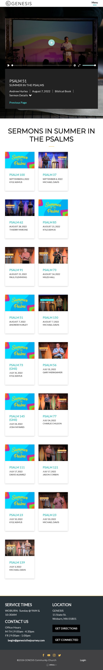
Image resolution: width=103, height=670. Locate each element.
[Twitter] (59, 655)
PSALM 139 (17, 562)
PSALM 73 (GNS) (16, 366)
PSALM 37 (49, 174)
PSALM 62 (16, 222)
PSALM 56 (49, 365)
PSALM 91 (16, 270)
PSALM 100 (17, 174)
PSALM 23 (16, 515)
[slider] (41, 65)
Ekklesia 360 (51, 665)
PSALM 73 (49, 270)
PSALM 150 (50, 317)
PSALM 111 (17, 467)
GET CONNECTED (66, 639)
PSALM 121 (50, 467)
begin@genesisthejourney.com (26, 640)
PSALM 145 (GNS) (17, 417)
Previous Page (18, 102)
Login (83, 660)
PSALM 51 (16, 317)
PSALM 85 (49, 222)
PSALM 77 (49, 416)
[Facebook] (43, 655)
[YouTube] (48, 655)
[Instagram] (54, 655)
